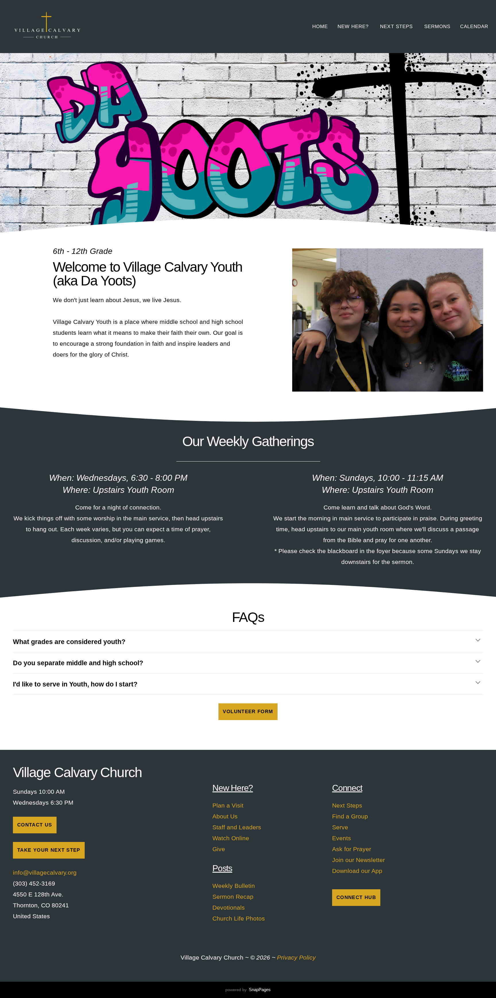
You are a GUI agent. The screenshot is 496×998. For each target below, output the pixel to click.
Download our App (357, 870)
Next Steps (397, 26)
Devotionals (228, 907)
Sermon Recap (232, 896)
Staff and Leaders (236, 827)
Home (320, 26)
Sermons (437, 26)
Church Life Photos (238, 918)
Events (341, 838)
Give (218, 849)
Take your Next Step (48, 850)
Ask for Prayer (351, 849)
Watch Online (230, 838)
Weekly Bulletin (233, 885)
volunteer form (248, 711)
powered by (248, 989)
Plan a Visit (227, 805)
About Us (225, 816)
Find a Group (350, 816)
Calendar (474, 26)
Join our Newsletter (358, 860)
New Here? (354, 26)
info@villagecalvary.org (45, 872)
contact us (34, 825)
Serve (340, 827)
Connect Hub (356, 897)
